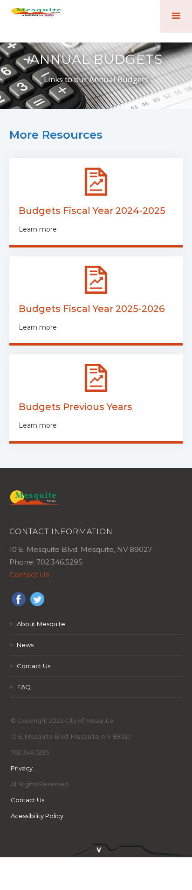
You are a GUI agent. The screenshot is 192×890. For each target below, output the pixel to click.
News (21, 645)
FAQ (20, 687)
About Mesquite (37, 624)
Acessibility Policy (37, 815)
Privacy (22, 768)
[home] (37, 16)
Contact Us (29, 574)
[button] (176, 16)
